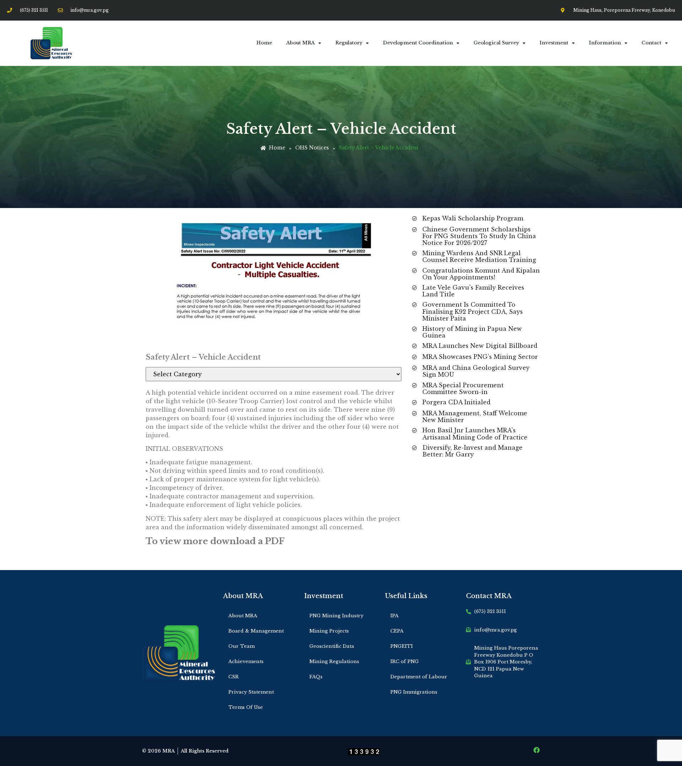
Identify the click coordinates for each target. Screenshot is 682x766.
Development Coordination (418, 43)
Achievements (246, 661)
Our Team (241, 646)
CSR (233, 677)
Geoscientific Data (331, 646)
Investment (554, 43)
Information (605, 43)
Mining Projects (329, 631)
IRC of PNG (404, 661)
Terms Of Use (245, 707)
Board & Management (256, 631)
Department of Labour (418, 677)
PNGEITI (401, 646)
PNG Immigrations (413, 692)
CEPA (397, 631)
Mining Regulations (334, 661)
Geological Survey (496, 43)
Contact (651, 43)
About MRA (300, 43)
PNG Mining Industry (336, 616)
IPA (394, 616)
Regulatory (348, 43)
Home (264, 43)
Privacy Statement (251, 692)
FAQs (316, 677)
